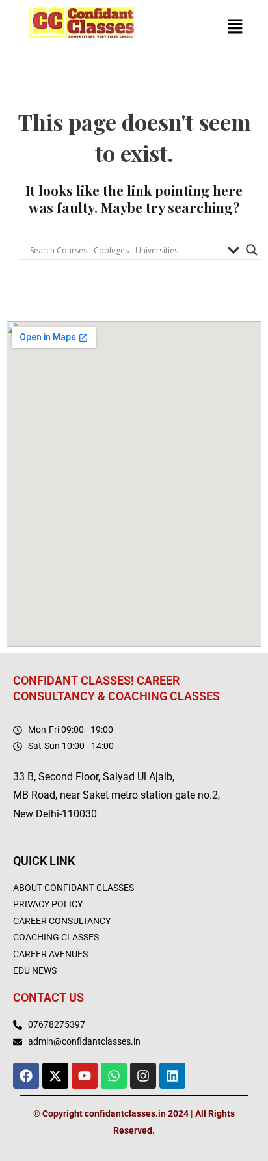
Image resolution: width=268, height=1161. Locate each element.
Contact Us (48, 997)
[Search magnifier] (252, 250)
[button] (235, 28)
